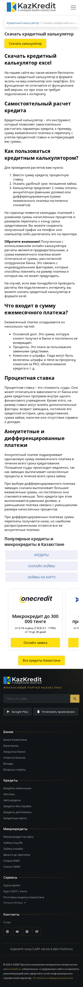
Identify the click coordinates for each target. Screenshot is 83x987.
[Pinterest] (37, 932)
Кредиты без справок (17, 806)
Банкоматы (11, 746)
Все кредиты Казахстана (41, 660)
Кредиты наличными (17, 788)
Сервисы (10, 877)
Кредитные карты (15, 818)
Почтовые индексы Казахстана (23, 897)
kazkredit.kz (14, 969)
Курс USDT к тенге (15, 891)
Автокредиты (12, 800)
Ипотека (9, 794)
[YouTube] (17, 932)
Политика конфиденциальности (53, 978)
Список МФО (11, 867)
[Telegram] (27, 932)
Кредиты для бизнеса (17, 812)
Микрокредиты (15, 829)
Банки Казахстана (15, 740)
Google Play (20, 711)
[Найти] (74, 699)
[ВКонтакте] (7, 932)
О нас (7, 922)
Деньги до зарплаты (16, 855)
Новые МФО (11, 861)
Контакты (11, 914)
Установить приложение (58, 711)
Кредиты (10, 780)
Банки (8, 732)
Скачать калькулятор (25, 43)
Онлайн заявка (35, 642)
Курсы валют (11, 885)
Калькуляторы (13, 902)
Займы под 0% (13, 843)
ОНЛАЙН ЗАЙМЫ (41, 566)
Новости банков (14, 757)
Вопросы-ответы (14, 769)
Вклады (8, 763)
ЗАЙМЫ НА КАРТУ (42, 577)
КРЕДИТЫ (41, 555)
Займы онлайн (13, 849)
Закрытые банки (14, 752)
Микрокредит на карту (18, 837)
